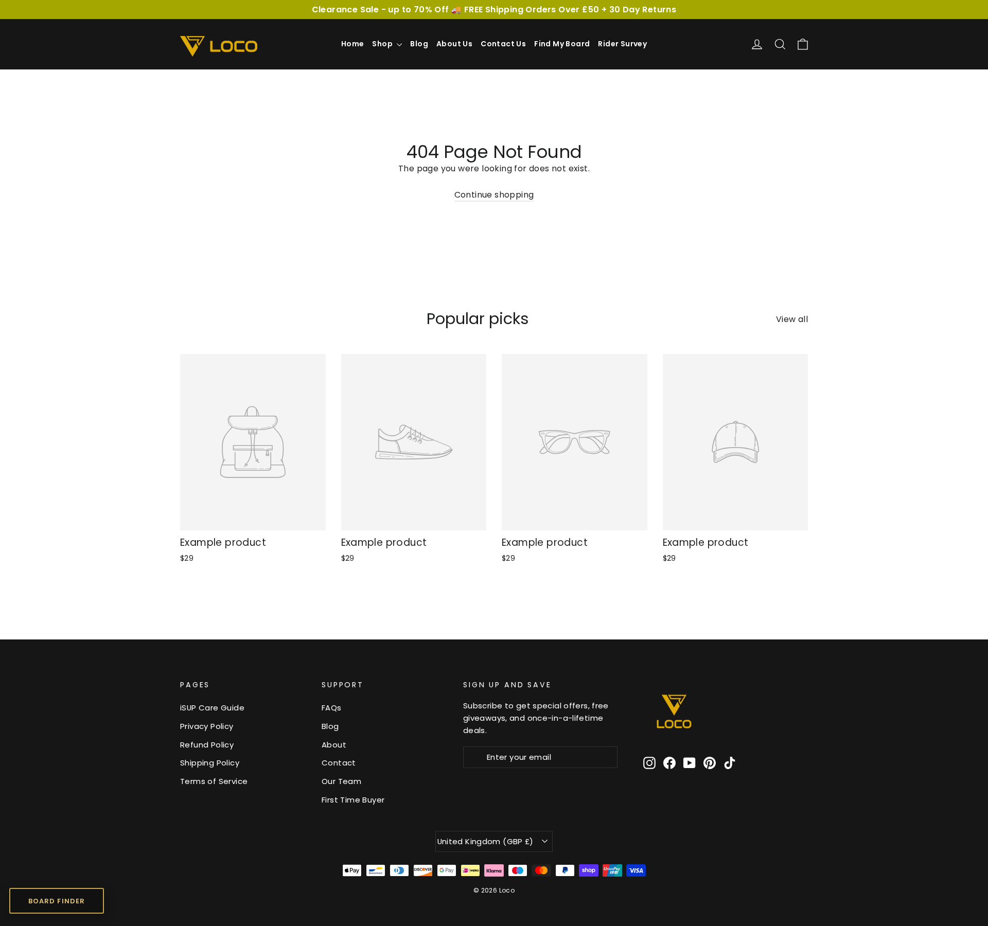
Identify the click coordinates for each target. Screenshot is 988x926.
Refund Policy (207, 744)
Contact (339, 762)
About (334, 744)
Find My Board (562, 44)
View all (792, 319)
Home (352, 44)
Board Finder (56, 901)
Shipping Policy (209, 762)
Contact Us (503, 44)
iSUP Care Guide (212, 707)
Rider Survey (622, 44)
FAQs (332, 707)
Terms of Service (214, 781)
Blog (419, 44)
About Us (454, 44)
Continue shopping (494, 195)
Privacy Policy (207, 726)
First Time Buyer (353, 799)
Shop (383, 44)
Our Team (341, 781)
